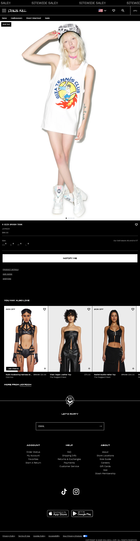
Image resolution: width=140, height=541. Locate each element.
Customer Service (69, 466)
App (105, 470)
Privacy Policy (9, 536)
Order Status (33, 452)
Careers (105, 463)
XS (3, 245)
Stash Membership (105, 474)
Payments (69, 463)
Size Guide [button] (7, 274)
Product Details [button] (10, 269)
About (105, 452)
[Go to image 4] (71, 218)
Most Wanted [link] (33, 18)
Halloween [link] (16, 18)
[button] (44, 3)
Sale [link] (47, 18)
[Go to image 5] (73, 218)
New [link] (4, 18)
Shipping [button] (7, 279)
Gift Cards (105, 466)
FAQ (69, 452)
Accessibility (54, 536)
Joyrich (6, 229)
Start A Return (33, 463)
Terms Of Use (24, 536)
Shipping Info (69, 456)
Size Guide (105, 459)
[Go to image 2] (68, 218)
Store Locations (105, 456)
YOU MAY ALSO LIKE (17, 300)
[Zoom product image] (70, 120)
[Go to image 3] (70, 218)
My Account (33, 456)
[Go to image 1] (66, 218)
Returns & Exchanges (69, 459)
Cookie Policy (39, 536)
